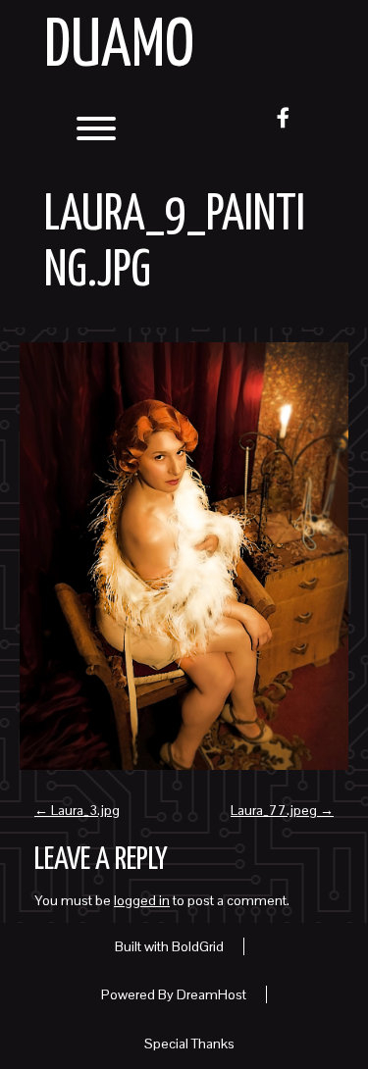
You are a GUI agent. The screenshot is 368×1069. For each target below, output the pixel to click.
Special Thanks (189, 1043)
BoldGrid (198, 946)
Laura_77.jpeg (282, 810)
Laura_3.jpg (77, 810)
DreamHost (211, 994)
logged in (142, 900)
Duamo (119, 47)
